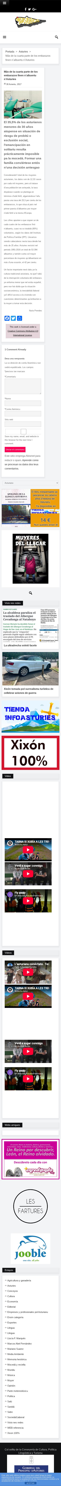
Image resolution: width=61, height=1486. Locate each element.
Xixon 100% (13, 1433)
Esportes (12, 1322)
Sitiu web (9, 419)
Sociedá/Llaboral (15, 1417)
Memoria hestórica (16, 1359)
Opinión (11, 1385)
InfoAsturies (30, 21)
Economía (12, 1301)
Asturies (23, 51)
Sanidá (10, 1406)
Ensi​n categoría (15, 1317)
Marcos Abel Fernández (19, 1343)
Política (11, 1396)
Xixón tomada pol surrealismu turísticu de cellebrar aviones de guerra (28, 691)
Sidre (10, 1412)
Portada (9, 51)
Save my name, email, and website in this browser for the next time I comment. (22, 440)
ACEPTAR (30, 1483)
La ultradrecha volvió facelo (20, 645)
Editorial (11, 1306)
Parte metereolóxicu (17, 1391)
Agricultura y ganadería (19, 1280)
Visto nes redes (15, 1422)
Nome (8, 398)
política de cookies (29, 1481)
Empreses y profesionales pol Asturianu (27, 1312)
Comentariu (10, 377)
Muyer (10, 1380)
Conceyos (12, 1291)
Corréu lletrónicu (12, 409)
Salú (9, 1401)
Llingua (11, 1327)
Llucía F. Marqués (16, 1338)
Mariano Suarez (15, 1349)
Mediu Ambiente (15, 1354)
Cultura (11, 1296)
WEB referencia (15, 1427)
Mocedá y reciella (16, 1364)
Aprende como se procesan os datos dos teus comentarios (21, 464)
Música (11, 1375)
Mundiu (11, 1370)
